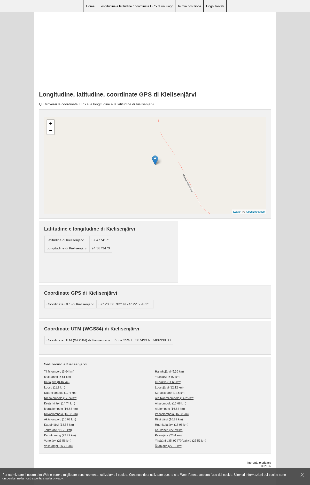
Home (90, 6)
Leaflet (237, 211)
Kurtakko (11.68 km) (168, 382)
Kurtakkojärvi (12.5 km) (170, 393)
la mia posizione (189, 6)
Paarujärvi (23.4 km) (168, 435)
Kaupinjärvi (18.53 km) (59, 424)
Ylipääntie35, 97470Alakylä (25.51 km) (180, 440)
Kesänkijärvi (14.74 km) (59, 403)
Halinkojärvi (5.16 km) (169, 371)
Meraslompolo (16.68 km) (61, 408)
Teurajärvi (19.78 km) (58, 430)
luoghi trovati (215, 6)
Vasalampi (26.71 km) (58, 446)
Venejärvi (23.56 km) (57, 440)
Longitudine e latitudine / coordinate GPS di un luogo (136, 6)
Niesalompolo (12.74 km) (60, 398)
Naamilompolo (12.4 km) (60, 393)
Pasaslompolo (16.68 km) (172, 414)
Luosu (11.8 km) (54, 387)
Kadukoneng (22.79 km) (60, 435)
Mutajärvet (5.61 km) (57, 377)
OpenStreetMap (255, 211)
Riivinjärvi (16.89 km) (169, 419)
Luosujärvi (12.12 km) (169, 387)
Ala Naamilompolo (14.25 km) (174, 398)
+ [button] (50, 123)
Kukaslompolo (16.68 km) (61, 414)
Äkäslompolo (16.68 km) (60, 419)
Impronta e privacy (259, 462)
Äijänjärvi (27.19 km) (168, 446)
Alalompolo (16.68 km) (170, 408)
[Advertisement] (155, 53)
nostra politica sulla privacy (44, 478)
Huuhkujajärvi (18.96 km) (171, 424)
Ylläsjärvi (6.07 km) (167, 377)
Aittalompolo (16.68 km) (170, 403)
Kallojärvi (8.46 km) (57, 382)
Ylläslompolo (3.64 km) (59, 371)
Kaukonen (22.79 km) (169, 430)
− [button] (50, 131)
